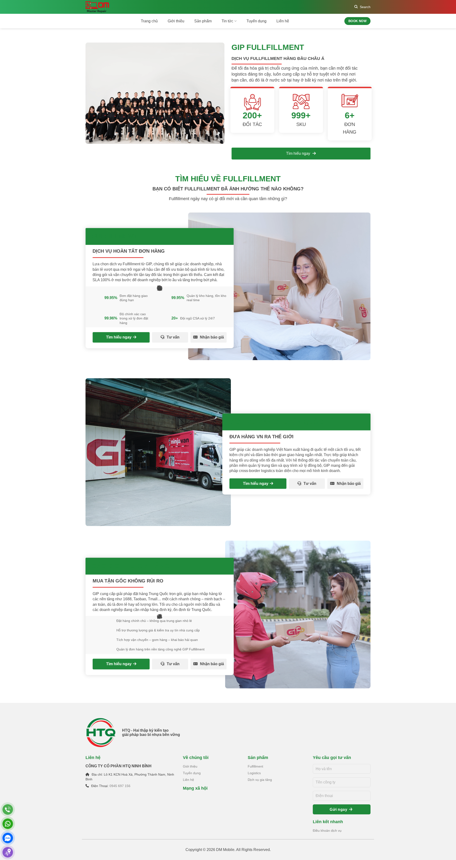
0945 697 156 (119, 786)
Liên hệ (282, 21)
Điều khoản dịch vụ (327, 830)
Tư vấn (173, 337)
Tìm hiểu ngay (298, 153)
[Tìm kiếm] (362, 7)
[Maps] (7, 852)
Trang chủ (149, 21)
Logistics (254, 773)
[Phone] (7, 809)
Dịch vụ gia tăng (260, 780)
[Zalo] (7, 838)
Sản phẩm (203, 21)
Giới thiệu (176, 21)
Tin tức (227, 21)
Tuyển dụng (256, 21)
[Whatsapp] (7, 823)
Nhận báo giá (212, 337)
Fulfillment (255, 766)
